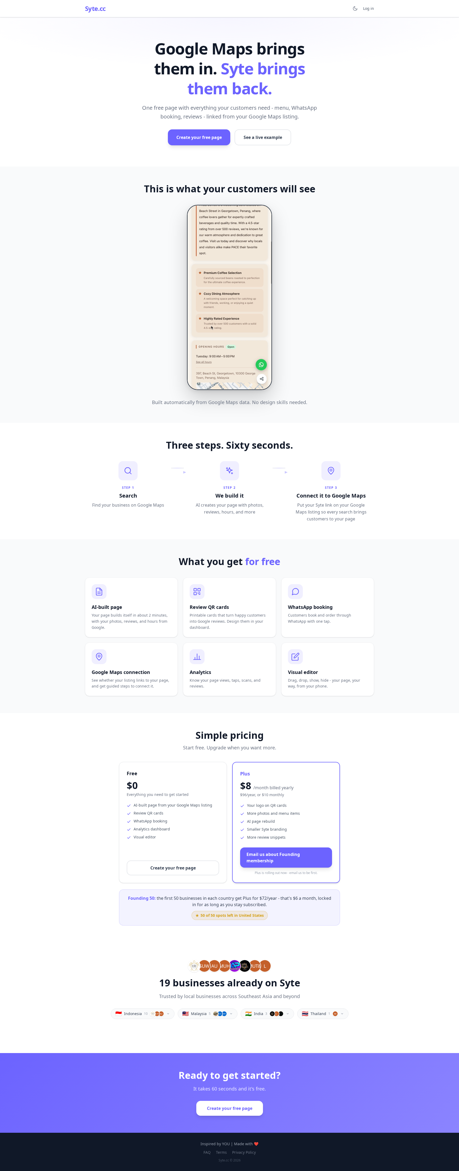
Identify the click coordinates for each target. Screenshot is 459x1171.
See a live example (263, 137)
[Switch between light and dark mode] (355, 8)
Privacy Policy (244, 1152)
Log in (368, 8)
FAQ (207, 1152)
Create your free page (199, 137)
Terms (221, 1152)
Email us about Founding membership (273, 857)
